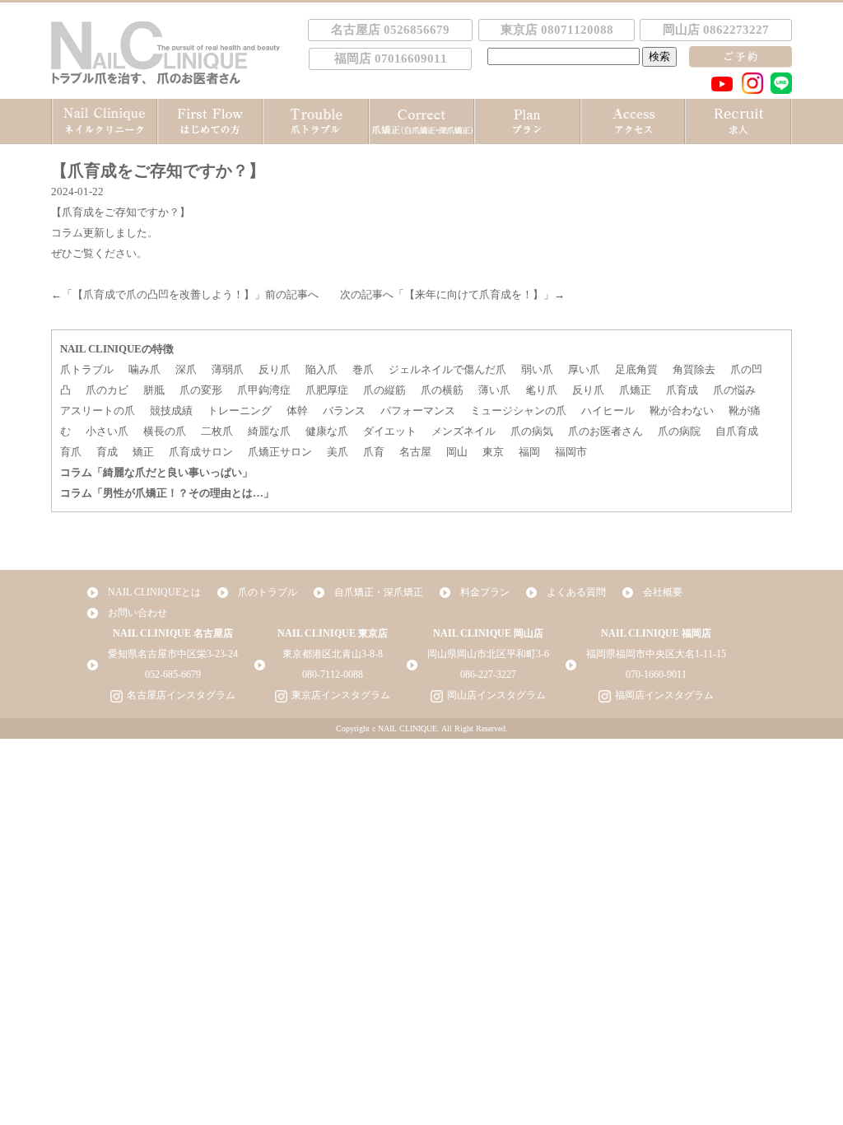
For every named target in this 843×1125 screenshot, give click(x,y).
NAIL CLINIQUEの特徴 (117, 349)
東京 (493, 452)
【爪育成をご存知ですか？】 (120, 212)
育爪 (71, 452)
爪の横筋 (442, 390)
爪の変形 (200, 390)
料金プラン (485, 592)
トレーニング (239, 410)
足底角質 (636, 369)
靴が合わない (682, 410)
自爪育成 (736, 431)
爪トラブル (87, 369)
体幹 (297, 410)
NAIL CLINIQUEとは (154, 592)
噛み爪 (144, 369)
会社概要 (662, 592)
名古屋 (415, 452)
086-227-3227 (488, 674)
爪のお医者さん (605, 431)
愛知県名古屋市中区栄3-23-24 (173, 654)
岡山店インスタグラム (496, 695)
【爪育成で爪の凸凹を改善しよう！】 (163, 294)
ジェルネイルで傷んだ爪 (447, 369)
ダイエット (390, 431)
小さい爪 (107, 431)
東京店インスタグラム (340, 695)
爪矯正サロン (280, 452)
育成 (107, 452)
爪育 (373, 452)
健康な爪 (326, 431)
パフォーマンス (417, 410)
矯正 (143, 452)
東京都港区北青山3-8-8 (332, 654)
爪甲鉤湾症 (264, 390)
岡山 (457, 452)
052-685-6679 (173, 674)
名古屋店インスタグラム (181, 695)
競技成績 (171, 410)
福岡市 (571, 452)
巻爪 (363, 369)
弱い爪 (537, 369)
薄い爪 (494, 390)
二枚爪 (217, 431)
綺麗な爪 (269, 431)
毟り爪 (541, 390)
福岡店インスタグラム (664, 695)
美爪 (337, 452)
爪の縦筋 (384, 390)
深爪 (186, 369)
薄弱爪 (228, 369)
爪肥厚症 (326, 390)
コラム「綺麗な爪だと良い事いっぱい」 (156, 472)
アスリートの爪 (97, 410)
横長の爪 (164, 431)
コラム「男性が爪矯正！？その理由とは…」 (167, 493)
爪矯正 (635, 390)
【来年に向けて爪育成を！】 (473, 294)
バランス (344, 410)
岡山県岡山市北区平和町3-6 (488, 654)
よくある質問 (576, 592)
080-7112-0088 (332, 674)
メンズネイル (463, 431)
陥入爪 (321, 369)
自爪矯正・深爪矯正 (378, 592)
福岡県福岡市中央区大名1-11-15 (656, 654)
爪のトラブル (267, 592)
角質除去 (694, 369)
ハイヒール (608, 410)
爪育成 (682, 390)
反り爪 (274, 369)
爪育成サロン (201, 452)
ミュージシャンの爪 (518, 410)
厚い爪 (584, 369)
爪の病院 (679, 431)
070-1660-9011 (656, 674)
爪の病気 (531, 431)
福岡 (529, 452)
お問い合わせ (137, 613)
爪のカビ (107, 390)
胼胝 (154, 390)
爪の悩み (734, 390)
